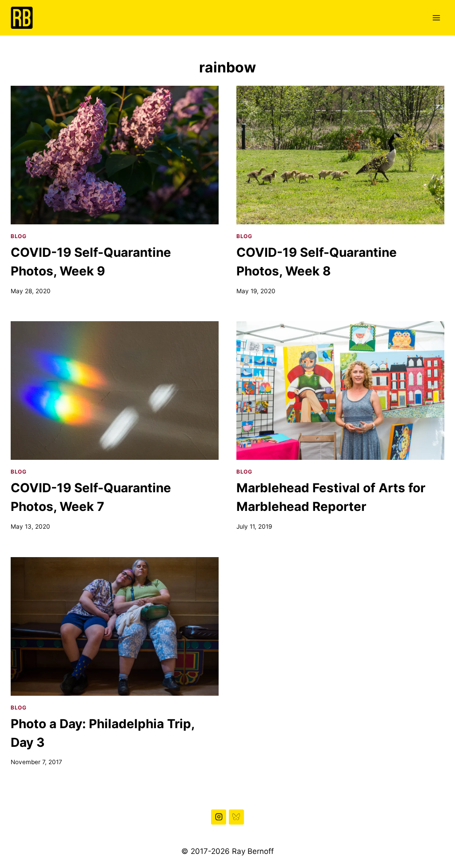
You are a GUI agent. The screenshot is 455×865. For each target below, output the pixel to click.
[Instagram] (218, 817)
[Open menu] (436, 17)
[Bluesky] (236, 817)
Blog (18, 236)
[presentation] (115, 155)
